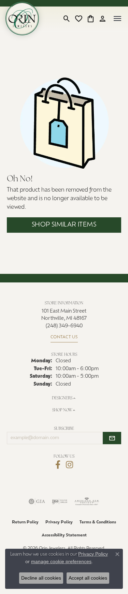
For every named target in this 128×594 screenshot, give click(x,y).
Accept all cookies (88, 578)
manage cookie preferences (61, 561)
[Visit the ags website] (86, 501)
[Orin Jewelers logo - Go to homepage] (22, 18)
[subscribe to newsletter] (112, 438)
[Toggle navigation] (117, 18)
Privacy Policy (59, 522)
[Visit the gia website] (37, 501)
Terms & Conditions (98, 522)
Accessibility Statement (64, 535)
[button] (66, 18)
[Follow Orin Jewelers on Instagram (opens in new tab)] (69, 465)
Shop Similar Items (64, 225)
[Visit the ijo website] (59, 501)
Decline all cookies (41, 578)
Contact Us (64, 337)
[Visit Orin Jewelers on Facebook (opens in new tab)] (57, 465)
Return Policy (25, 522)
